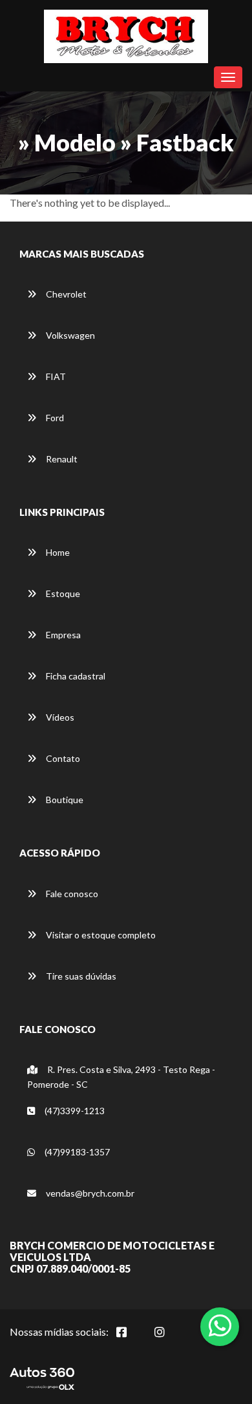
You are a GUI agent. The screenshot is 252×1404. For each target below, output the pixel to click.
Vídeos (59, 717)
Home (57, 552)
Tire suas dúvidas (80, 976)
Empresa (62, 634)
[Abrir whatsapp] (220, 1325)
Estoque (62, 593)
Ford (54, 417)
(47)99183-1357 (76, 1151)
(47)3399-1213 (74, 1110)
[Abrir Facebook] (131, 1338)
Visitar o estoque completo (100, 934)
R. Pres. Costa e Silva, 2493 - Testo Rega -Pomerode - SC (121, 1077)
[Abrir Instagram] (169, 1338)
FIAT (55, 376)
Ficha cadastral (74, 675)
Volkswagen (69, 335)
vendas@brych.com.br (89, 1193)
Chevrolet (65, 294)
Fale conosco (71, 893)
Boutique (63, 799)
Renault (61, 458)
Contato (62, 758)
